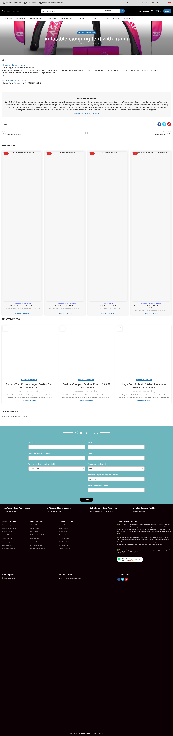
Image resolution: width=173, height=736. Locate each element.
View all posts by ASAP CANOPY (86, 113)
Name (31, 442)
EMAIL (167, 11)
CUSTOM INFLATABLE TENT (13, 308)
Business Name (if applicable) (39, 453)
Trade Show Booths (8, 545)
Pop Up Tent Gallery (29, 380)
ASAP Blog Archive (36, 545)
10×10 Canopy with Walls (108, 306)
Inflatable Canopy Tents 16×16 (74, 308)
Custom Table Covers (8, 535)
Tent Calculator (64, 545)
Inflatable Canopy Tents (9, 528)
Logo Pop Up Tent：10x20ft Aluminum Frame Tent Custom (144, 386)
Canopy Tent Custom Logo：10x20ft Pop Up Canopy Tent (29, 386)
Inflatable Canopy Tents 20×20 (31, 308)
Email (90, 442)
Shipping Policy (64, 538)
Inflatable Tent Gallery (86, 32)
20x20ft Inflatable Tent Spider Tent (22, 306)
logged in (13, 416)
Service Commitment (65, 525)
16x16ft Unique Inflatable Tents (65, 306)
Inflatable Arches (7, 531)
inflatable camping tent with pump (13, 65)
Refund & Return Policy (37, 535)
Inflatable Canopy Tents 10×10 (160, 310)
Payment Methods (65, 535)
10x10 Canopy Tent (114, 308)
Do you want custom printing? (99, 464)
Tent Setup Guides (65, 542)
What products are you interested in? (42, 464)
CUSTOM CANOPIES (102, 308)
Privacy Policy (34, 538)
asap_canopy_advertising (18, 80)
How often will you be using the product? (103, 475)
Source (4, 80)
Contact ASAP (34, 528)
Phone (90, 453)
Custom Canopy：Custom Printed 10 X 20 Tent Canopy (86, 386)
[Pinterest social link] (169, 124)
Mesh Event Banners (8, 548)
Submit (86, 500)
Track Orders (63, 531)
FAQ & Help (34, 531)
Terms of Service (35, 542)
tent (5, 124)
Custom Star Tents (7, 538)
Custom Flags (6, 542)
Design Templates (64, 548)
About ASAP (34, 525)
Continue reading (29, 401)
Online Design (63, 528)
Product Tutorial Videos (37, 548)
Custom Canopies (7, 525)
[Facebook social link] (159, 124)
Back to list (86, 133)
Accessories (5, 552)
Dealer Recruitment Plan (67, 552)
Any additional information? (98, 485)
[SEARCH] (122, 11)
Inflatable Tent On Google (38, 552)
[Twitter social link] (164, 124)
